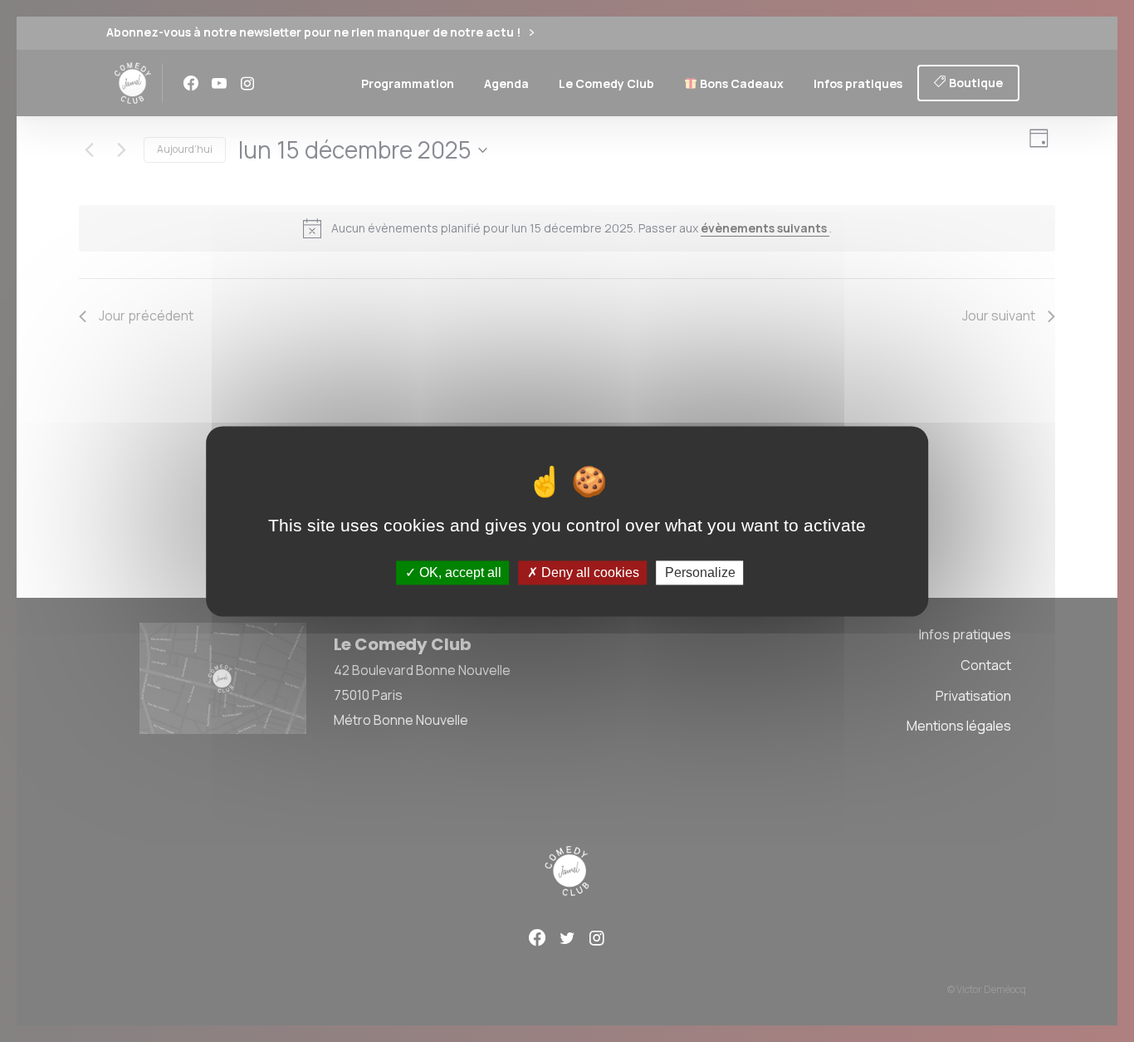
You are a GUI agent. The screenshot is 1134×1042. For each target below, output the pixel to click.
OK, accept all (458, 572)
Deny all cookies (588, 572)
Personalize (700, 572)
